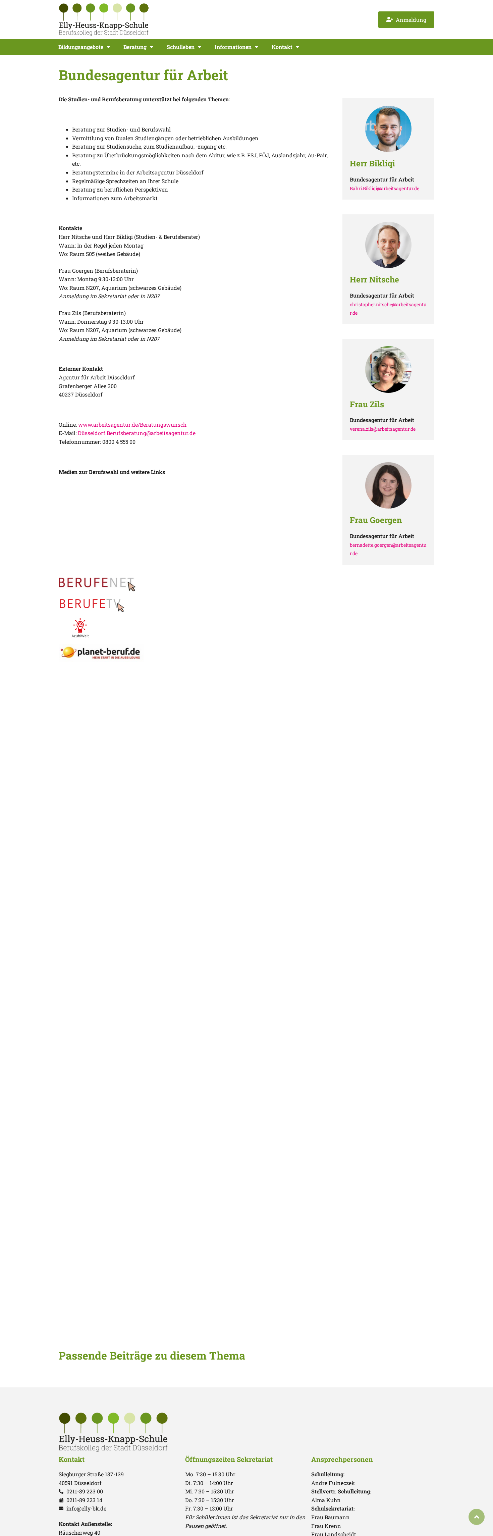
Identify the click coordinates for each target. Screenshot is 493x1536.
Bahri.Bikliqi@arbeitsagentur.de (384, 188)
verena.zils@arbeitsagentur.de (383, 429)
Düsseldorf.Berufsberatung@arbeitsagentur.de (137, 432)
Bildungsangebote (80, 46)
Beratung (135, 46)
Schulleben (181, 46)
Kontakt (282, 46)
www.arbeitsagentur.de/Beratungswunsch (132, 424)
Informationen (233, 46)
